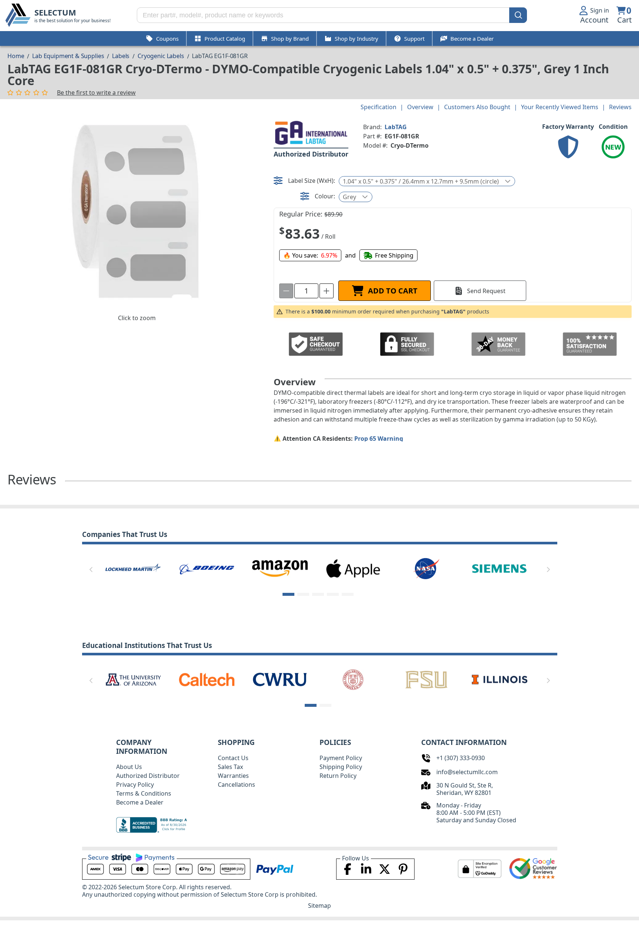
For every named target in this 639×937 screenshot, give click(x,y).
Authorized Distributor (148, 776)
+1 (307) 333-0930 (460, 758)
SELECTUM (55, 12)
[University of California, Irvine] (394, 679)
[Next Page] (548, 569)
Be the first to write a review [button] (96, 92)
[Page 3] (318, 594)
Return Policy (338, 776)
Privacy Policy (135, 784)
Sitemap (319, 905)
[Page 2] (303, 594)
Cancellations (236, 784)
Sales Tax (230, 767)
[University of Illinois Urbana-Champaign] (101, 679)
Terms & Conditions (143, 793)
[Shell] (399, 568)
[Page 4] (333, 594)
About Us (129, 767)
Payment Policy (341, 758)
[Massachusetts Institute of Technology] (174, 679)
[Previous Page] (91, 569)
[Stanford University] (321, 679)
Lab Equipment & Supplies (68, 56)
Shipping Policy (341, 767)
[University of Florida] (467, 679)
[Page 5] (348, 594)
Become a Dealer (139, 802)
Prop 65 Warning (378, 438)
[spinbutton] (306, 290)
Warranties (233, 776)
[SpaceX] (253, 568)
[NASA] (106, 568)
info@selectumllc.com (467, 772)
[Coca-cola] (326, 568)
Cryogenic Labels (161, 56)
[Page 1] (288, 594)
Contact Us (233, 758)
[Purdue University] (247, 679)
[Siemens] (179, 568)
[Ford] (473, 568)
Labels (120, 56)
